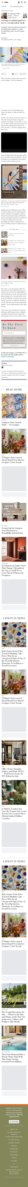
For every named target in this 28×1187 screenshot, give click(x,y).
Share (5, 74)
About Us (14, 1129)
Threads (14, 1161)
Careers (14, 1146)
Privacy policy (14, 1140)
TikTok (14, 1158)
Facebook (14, 1155)
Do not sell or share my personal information (14, 1172)
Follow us (16, 74)
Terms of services (21, 337)
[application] (14, 141)
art (14, 121)
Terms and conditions (14, 1137)
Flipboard (14, 1167)
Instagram (14, 1149)
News (19, 39)
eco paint (24, 121)
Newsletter (24, 74)
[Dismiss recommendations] (26, 11)
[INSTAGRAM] (2, 367)
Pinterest (14, 1152)
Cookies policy (14, 1143)
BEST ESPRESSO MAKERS (16, 6)
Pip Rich (5, 38)
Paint (15, 80)
